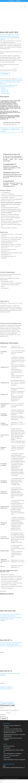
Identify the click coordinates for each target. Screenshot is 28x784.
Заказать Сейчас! (7, 703)
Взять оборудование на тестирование (12, 753)
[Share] (3, 780)
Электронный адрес (4, 710)
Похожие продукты (5, 93)
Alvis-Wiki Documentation (9, 746)
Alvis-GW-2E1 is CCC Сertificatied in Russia (13, 729)
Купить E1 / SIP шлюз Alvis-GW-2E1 (11, 755)
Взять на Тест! (6, 688)
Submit (3, 718)
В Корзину (4, 73)
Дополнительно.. (5, 91)
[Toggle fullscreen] (1, 780)
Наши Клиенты (7, 757)
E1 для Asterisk (7, 748)
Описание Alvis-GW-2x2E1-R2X (11, 122)
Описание (3, 88)
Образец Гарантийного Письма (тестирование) (14, 759)
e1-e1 (4, 83)
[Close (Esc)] (4, 780)
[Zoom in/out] (0, 780)
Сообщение (2, 714)
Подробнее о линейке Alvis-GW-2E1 (10, 130)
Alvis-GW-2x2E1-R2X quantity (6, 70)
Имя (1, 707)
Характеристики (4, 90)
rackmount (13, 82)
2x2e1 (1, 83)
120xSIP (18, 82)
